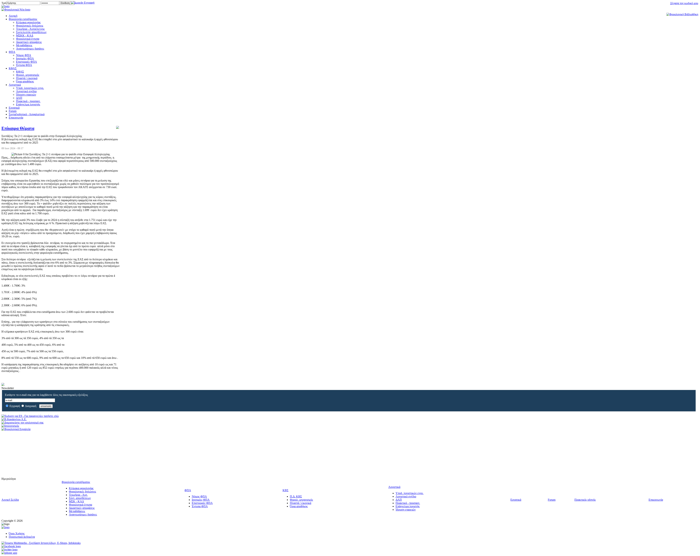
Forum (12, 111)
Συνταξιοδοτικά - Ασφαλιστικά (26, 114)
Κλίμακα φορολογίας (28, 22)
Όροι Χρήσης (17, 533)
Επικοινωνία (16, 117)
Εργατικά (14, 107)
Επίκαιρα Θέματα (17, 128)
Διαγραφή (30, 406)
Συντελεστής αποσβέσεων (31, 32)
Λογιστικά (15, 84)
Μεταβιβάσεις (24, 45)
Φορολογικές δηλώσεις (29, 25)
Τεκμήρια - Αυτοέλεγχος (30, 28)
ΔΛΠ (19, 97)
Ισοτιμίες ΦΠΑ (25, 58)
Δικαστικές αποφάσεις (29, 42)
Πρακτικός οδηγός (585, 499)
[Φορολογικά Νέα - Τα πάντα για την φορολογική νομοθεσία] (15, 9)
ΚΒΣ (285, 490)
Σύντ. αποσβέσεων (80, 498)
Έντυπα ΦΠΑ (24, 65)
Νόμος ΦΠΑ (23, 55)
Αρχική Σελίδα (10, 499)
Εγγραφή (14, 406)
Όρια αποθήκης (25, 81)
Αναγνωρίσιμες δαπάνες (30, 48)
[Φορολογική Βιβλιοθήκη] (682, 14)
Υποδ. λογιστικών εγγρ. (30, 88)
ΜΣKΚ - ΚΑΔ (24, 35)
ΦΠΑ (12, 51)
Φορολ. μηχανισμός (27, 74)
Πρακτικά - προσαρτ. (28, 101)
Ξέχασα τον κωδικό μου (684, 3)
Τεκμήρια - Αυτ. (78, 494)
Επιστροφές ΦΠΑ (26, 61)
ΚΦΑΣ (13, 68)
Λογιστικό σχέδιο (26, 91)
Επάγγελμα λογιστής (28, 104)
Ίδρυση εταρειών (26, 94)
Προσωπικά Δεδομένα (22, 536)
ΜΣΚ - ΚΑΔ (76, 501)
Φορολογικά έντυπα (27, 38)
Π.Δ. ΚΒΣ (296, 496)
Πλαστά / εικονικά (26, 78)
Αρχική (13, 15)
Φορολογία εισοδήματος (23, 19)
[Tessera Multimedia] (41, 543)
